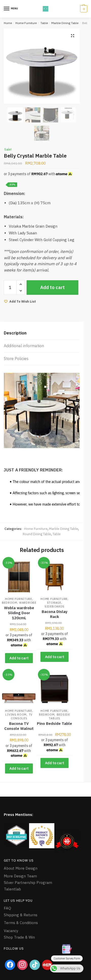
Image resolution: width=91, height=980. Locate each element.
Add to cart (52, 287)
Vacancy (11, 930)
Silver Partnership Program (28, 882)
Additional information (24, 345)
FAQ (7, 908)
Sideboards (54, 606)
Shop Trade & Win (19, 937)
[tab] (42, 333)
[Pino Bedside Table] (54, 689)
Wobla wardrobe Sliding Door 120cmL (19, 612)
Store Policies (16, 358)
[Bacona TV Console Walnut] (19, 689)
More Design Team (20, 876)
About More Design (20, 868)
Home (8, 23)
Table (44, 23)
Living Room (16, 714)
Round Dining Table (37, 534)
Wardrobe (27, 602)
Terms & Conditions (21, 922)
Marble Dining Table (64, 23)
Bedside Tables (59, 716)
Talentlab (12, 889)
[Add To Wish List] (26, 566)
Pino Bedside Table (54, 723)
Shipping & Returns (20, 915)
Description (15, 332)
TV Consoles (22, 716)
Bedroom (9, 602)
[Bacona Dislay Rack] (54, 577)
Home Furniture (26, 23)
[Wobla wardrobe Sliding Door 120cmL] (19, 577)
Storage (54, 602)
